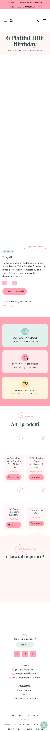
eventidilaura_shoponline (26, 563)
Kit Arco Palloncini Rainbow (14, 511)
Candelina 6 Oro (36, 512)
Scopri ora (15, 477)
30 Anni (9, 306)
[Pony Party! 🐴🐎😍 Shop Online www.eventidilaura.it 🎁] (11, 589)
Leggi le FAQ (25, 644)
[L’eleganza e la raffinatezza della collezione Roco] (11, 581)
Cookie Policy (32, 715)
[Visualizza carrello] (44, 20)
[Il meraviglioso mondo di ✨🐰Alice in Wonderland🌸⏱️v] (11, 573)
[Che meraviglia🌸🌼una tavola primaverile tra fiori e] (25, 573)
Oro (15, 306)
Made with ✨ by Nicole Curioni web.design (25, 729)
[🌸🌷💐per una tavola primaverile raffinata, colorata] (25, 581)
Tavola (15, 50)
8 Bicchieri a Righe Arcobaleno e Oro (36, 463)
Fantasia (24, 50)
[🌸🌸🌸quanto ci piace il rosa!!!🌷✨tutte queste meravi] (39, 581)
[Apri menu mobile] (5, 21)
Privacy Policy (18, 715)
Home (9, 50)
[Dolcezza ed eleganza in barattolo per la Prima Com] (39, 573)
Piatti (19, 50)
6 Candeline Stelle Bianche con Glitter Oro (13, 463)
